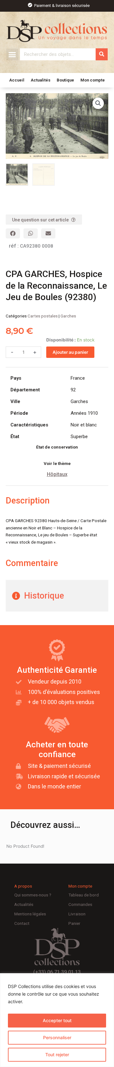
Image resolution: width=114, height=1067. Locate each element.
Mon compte (92, 80)
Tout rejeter (57, 1054)
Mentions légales (30, 913)
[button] (12, 55)
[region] (57, 1020)
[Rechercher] (102, 54)
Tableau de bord (83, 894)
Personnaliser (57, 1037)
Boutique (65, 80)
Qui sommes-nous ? (32, 894)
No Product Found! (25, 846)
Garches (68, 315)
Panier (74, 923)
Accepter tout (57, 1020)
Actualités (40, 80)
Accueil (16, 80)
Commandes (80, 904)
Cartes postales (43, 315)
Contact (21, 923)
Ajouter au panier (70, 352)
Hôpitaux (57, 474)
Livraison (77, 913)
